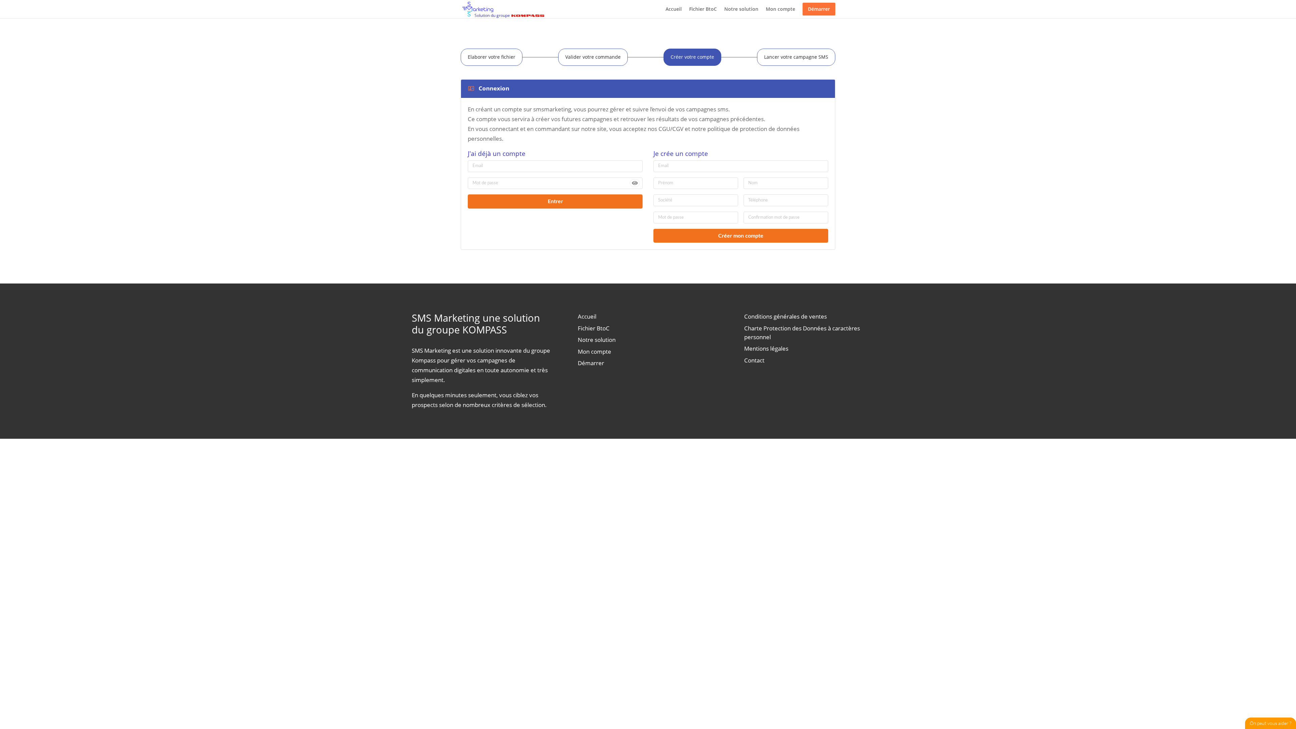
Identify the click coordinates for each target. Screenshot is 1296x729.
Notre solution (741, 9)
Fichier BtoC (703, 9)
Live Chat (1270, 723)
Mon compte (780, 9)
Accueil (674, 9)
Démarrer (819, 9)
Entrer (555, 201)
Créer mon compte (740, 236)
